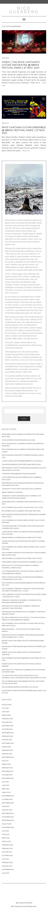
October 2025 (7, 729)
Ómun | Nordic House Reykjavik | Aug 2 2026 (18, 440)
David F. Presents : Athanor (12, 492)
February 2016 (7, 862)
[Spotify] (38, 893)
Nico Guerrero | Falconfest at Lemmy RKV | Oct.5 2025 (22, 507)
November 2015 (8, 869)
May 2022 (5, 761)
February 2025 (7, 736)
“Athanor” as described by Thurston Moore (19, 474)
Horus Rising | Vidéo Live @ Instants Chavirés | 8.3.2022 (22, 562)
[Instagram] (26, 893)
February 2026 (7, 719)
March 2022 (6, 764)
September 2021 (8, 778)
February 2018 (7, 845)
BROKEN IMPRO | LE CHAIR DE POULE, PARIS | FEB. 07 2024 (21, 537)
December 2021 (7, 771)
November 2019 (8, 817)
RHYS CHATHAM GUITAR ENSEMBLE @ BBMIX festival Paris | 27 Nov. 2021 (24, 130)
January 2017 (7, 852)
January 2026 (7, 722)
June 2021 (5, 785)
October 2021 (7, 775)
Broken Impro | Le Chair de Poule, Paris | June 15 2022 (22, 558)
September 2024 (8, 743)
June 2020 (5, 806)
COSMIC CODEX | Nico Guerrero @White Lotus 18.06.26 (22, 461)
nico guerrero (24, 10)
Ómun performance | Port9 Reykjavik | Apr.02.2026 (21, 464)
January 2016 (7, 866)
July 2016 (5, 859)
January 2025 (7, 740)
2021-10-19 (5, 123)
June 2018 (5, 834)
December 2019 (7, 813)
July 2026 (5, 708)
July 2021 (5, 782)
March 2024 (6, 747)
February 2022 (7, 768)
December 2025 (7, 726)
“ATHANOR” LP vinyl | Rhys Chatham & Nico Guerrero (21, 489)
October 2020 (7, 799)
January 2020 (7, 810)
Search (24, 418)
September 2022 (8, 757)
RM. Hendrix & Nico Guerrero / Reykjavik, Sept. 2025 (21, 511)
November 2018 (8, 827)
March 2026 (6, 715)
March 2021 (6, 792)
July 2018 (5, 831)
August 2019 (6, 824)
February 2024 (7, 750)
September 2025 (8, 733)
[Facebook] (32, 893)
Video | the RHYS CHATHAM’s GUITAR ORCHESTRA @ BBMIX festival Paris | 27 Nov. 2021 (21, 65)
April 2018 (5, 838)
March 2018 (6, 841)
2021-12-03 (5, 58)
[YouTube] (8, 893)
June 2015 (5, 873)
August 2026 (6, 705)
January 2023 (7, 754)
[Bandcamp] (14, 893)
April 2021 (5, 789)
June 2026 (5, 712)
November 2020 (8, 796)
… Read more (25, 151)
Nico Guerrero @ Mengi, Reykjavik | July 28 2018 (20, 687)
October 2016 (7, 855)
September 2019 (8, 820)
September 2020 (8, 803)
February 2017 (7, 848)
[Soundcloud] (20, 893)
